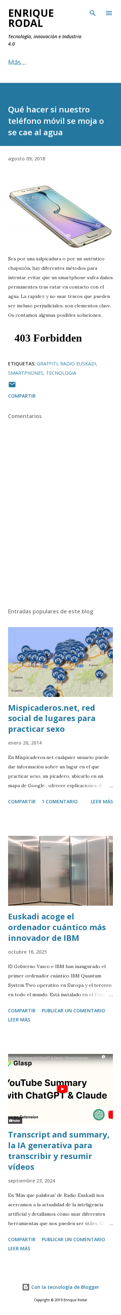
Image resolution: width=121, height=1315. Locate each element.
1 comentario (60, 801)
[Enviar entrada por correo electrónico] (12, 387)
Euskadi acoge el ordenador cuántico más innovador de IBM (57, 927)
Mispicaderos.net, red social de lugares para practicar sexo (51, 718)
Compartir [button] (22, 396)
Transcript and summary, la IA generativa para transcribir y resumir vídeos (59, 1150)
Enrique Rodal (31, 18)
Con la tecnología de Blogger (64, 1287)
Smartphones (25, 373)
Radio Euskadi (78, 363)
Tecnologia (61, 373)
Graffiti (47, 363)
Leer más (102, 801)
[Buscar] (93, 12)
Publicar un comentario (73, 1010)
